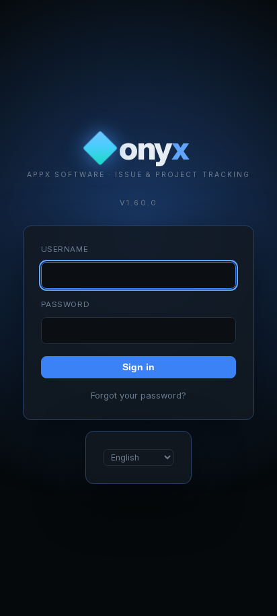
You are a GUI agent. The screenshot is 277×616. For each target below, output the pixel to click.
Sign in (138, 367)
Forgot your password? (138, 395)
